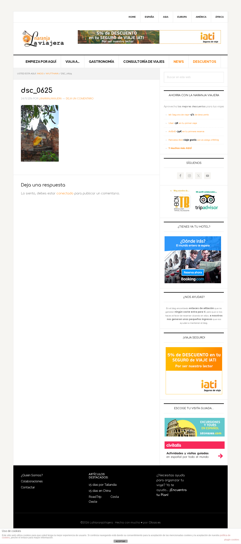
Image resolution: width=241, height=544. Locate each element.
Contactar (28, 487)
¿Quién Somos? (32, 475)
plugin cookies (231, 539)
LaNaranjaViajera (45, 38)
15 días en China (100, 491)
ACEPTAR (120, 541)
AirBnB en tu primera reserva (186, 131)
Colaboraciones (32, 481)
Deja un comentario (80, 98)
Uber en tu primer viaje (183, 123)
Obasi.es (155, 522)
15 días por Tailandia (103, 484)
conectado (64, 193)
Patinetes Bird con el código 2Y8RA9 (194, 140)
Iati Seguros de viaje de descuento (189, 114)
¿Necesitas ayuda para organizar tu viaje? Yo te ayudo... (171, 485)
